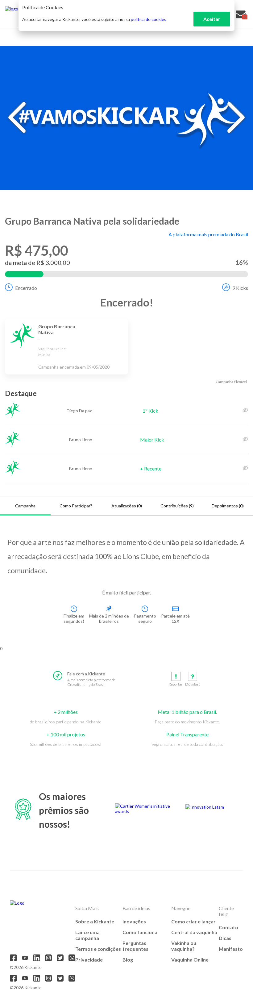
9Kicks (240, 288)
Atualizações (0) (126, 505)
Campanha (25, 505)
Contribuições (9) (177, 505)
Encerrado (26, 288)
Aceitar (211, 19)
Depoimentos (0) (228, 505)
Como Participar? (76, 505)
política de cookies (148, 19)
